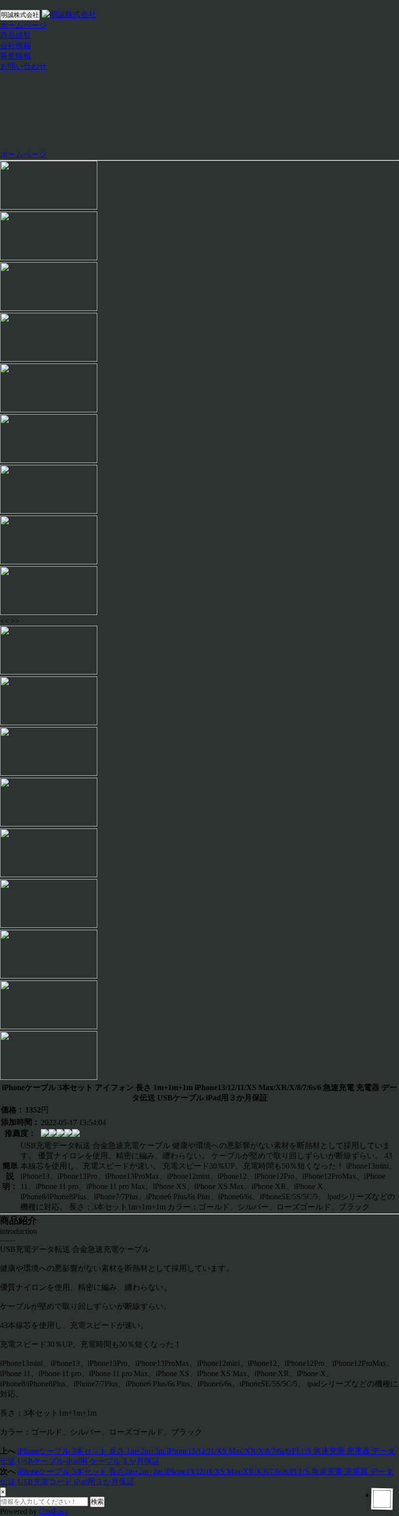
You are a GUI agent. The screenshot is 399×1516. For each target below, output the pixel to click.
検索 (97, 1501)
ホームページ (23, 25)
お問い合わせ (23, 66)
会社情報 (15, 45)
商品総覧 (15, 35)
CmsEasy (53, 1511)
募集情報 (15, 56)
